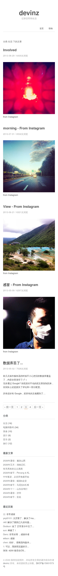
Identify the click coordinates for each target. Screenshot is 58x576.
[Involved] (29, 113)
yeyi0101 (7, 518)
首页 (42, 28)
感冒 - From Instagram (20, 284)
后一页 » (38, 407)
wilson (6, 538)
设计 (5, 435)
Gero (5, 534)
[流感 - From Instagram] (29, 347)
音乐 (5, 439)
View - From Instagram (21, 206)
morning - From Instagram (24, 128)
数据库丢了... (13, 362)
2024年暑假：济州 (12, 492)
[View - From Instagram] (29, 269)
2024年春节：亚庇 (12, 496)
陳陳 (5, 550)
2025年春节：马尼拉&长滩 (16, 484)
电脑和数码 (8, 427)
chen (5, 542)
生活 (5, 423)
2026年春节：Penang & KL (16, 472)
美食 (5, 431)
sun (5, 530)
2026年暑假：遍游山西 (14, 460)
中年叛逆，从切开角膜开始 (16, 476)
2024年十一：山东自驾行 (15, 488)
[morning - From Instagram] (29, 191)
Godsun (7, 526)
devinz (29, 12)
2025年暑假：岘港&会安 (15, 480)
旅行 (5, 443)
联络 (51, 28)
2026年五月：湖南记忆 (14, 464)
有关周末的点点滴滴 (13, 468)
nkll (4, 522)
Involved (10, 49)
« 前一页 (9, 407)
